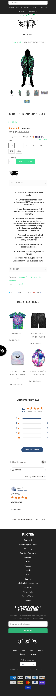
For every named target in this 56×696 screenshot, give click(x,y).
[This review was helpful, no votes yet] (37, 519)
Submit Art (28, 588)
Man (31, 651)
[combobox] (35, 476)
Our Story (28, 549)
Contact (35, 7)
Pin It (29, 293)
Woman (40, 651)
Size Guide (43, 140)
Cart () (24, 12)
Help (28, 562)
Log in (44, 7)
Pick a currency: (28, 660)
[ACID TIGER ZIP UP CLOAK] (28, 68)
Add (37, 293)
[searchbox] (26, 462)
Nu (40, 277)
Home (11, 7)
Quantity (12, 158)
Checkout (33, 12)
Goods (22, 654)
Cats (28, 277)
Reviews (27, 7)
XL (41, 145)
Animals (22, 277)
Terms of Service (28, 596)
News (28, 575)
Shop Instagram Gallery (28, 544)
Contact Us (28, 540)
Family (28, 570)
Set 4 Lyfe (12, 122)
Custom (28, 579)
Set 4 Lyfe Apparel (22, 670)
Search (28, 601)
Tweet (13, 293)
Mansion (33, 654)
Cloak (21, 284)
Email (44, 293)
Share (21, 293)
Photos (19, 7)
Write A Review (32, 449)
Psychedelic (12, 281)
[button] (28, 137)
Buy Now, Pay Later (28, 553)
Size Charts (28, 557)
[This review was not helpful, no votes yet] (42, 519)
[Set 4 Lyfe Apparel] (28, 24)
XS (11, 145)
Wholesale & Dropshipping (28, 583)
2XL (11, 151)
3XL (19, 151)
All (20, 42)
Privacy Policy (28, 592)
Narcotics (34, 277)
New (23, 651)
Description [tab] (16, 183)
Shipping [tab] (14, 269)
